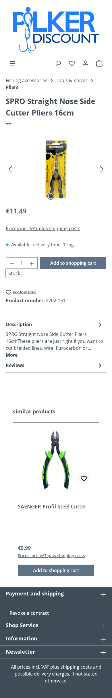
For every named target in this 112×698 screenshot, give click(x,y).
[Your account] (85, 63)
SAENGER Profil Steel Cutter (52, 506)
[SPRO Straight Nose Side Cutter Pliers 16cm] (56, 169)
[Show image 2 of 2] (61, 196)
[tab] (54, 339)
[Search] (58, 63)
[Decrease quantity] (12, 263)
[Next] (102, 169)
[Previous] (10, 169)
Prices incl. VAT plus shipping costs (43, 228)
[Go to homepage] (56, 30)
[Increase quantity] (32, 263)
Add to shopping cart (73, 263)
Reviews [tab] (15, 365)
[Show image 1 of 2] (51, 196)
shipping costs (76, 667)
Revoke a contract (29, 613)
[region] (56, 169)
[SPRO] (56, 124)
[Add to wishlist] (84, 478)
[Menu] (13, 63)
